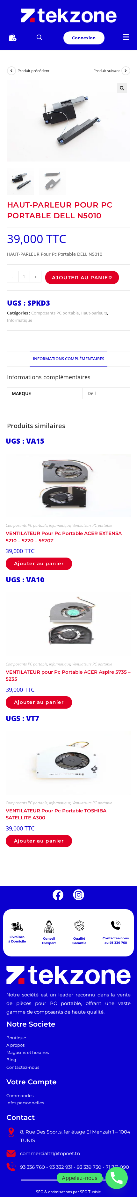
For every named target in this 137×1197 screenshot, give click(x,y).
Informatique (19, 320)
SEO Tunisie (90, 1191)
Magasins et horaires (27, 1052)
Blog (11, 1059)
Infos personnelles (25, 1103)
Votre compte (31, 1082)
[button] (126, 37)
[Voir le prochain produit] (125, 70)
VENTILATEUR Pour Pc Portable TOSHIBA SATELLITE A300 (56, 814)
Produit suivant (106, 70)
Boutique (16, 1037)
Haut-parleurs (94, 313)
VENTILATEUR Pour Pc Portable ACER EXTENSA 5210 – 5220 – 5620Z (64, 537)
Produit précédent (33, 70)
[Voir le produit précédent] (11, 70)
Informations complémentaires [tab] (68, 358)
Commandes (19, 1095)
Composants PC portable (55, 313)
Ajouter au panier (82, 277)
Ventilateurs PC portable (92, 525)
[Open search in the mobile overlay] (39, 37)
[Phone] (116, 1178)
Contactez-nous (22, 1067)
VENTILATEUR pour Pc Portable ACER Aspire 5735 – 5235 (68, 675)
